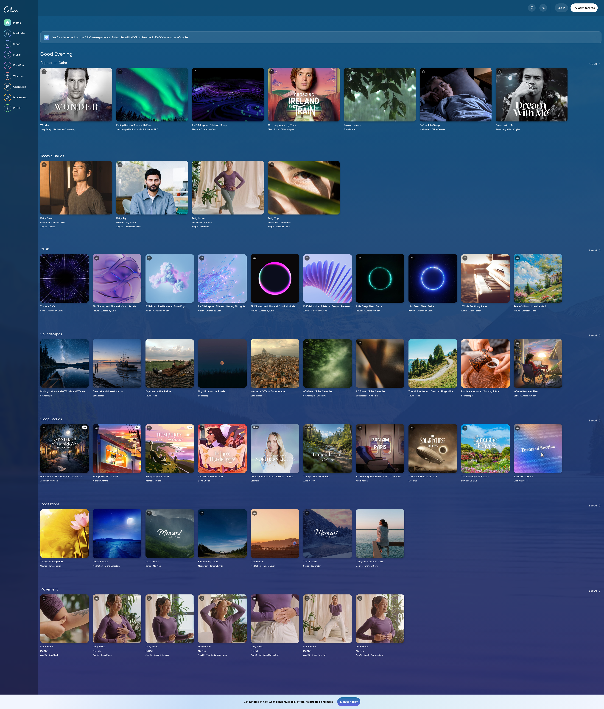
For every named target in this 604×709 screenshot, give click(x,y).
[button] (320, 37)
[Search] (532, 8)
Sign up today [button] (349, 702)
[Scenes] (543, 8)
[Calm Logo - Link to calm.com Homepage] (12, 9)
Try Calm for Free (584, 8)
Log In (561, 8)
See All (593, 64)
